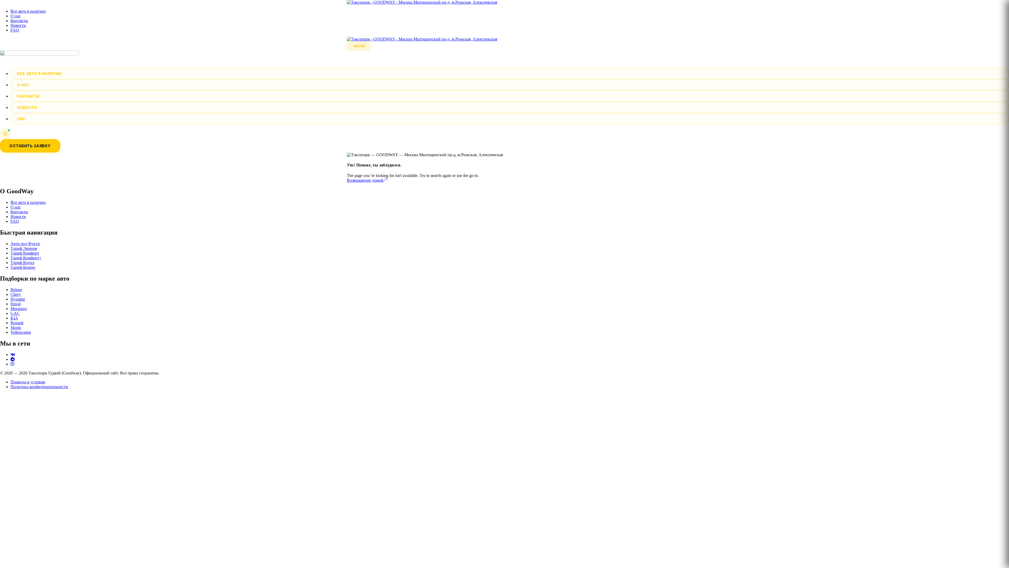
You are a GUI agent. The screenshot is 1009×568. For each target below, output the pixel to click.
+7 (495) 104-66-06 (31, 131)
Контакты (19, 20)
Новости (18, 25)
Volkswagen (21, 332)
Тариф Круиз (22, 262)
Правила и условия (28, 382)
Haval (15, 304)
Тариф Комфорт (25, 253)
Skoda (16, 327)
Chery (16, 294)
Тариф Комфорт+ (26, 258)
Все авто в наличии (28, 11)
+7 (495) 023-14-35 (31, 136)
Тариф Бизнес (23, 267)
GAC (15, 313)
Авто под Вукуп (25, 243)
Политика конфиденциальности (39, 386)
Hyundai (18, 299)
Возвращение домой (365, 180)
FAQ (15, 30)
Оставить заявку (30, 145)
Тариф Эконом (24, 248)
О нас (16, 16)
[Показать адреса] (5, 134)
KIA (14, 318)
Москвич (19, 308)
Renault (17, 323)
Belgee (16, 289)
